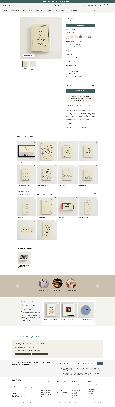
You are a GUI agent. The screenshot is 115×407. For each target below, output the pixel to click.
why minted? (80, 105)
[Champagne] (67, 37)
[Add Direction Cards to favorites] (76, 166)
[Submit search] (94, 10)
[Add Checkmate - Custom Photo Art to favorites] (75, 303)
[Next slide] (37, 64)
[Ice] (85, 37)
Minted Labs (44, 396)
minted (4, 5)
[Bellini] (72, 37)
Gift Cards (59, 390)
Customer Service (62, 381)
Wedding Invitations (42, 162)
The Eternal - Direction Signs (85, 319)
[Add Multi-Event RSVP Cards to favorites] (35, 166)
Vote (100, 5)
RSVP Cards (82, 162)
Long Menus (20, 217)
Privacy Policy (68, 402)
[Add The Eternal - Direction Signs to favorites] (92, 303)
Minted (19, 337)
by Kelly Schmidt (21, 267)
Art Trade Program (76, 388)
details (70, 105)
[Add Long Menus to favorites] (35, 198)
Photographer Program (78, 386)
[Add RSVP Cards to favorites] (97, 142)
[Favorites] (108, 5)
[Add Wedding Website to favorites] (35, 142)
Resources (91, 381)
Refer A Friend (91, 391)
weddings (10, 5)
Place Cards (61, 217)
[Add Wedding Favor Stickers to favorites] (35, 221)
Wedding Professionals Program (77, 392)
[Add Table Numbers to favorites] (56, 198)
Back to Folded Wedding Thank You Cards (31, 15)
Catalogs (90, 386)
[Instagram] (19, 393)
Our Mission (44, 384)
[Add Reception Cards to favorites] (97, 166)
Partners (74, 381)
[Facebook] (13, 393)
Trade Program (86, 5)
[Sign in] (104, 5)
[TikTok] (17, 393)
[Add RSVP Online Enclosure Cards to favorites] (76, 142)
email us (71, 118)
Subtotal (68, 85)
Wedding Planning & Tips (94, 384)
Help (58, 384)
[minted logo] (57, 5)
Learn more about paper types (74, 66)
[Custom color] (89, 37)
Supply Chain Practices (97, 402)
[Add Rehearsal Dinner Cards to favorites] (56, 166)
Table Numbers (41, 217)
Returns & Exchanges (62, 386)
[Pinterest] (15, 393)
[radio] (67, 50)
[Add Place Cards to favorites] (76, 198)
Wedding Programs (83, 217)
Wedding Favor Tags (43, 241)
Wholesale (74, 395)
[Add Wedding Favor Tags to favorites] (56, 221)
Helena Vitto (70, 18)
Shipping (59, 388)
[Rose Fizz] (76, 37)
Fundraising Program (77, 390)
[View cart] (111, 5)
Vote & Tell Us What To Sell (40, 354)
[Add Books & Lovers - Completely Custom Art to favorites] (58, 303)
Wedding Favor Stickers (23, 241)
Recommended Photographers (91, 388)
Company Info (45, 381)
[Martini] (81, 37)
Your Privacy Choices (62, 392)
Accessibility (85, 402)
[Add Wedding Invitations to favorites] (56, 142)
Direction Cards (62, 185)
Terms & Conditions (57, 402)
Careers (43, 386)
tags (90, 105)
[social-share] (67, 21)
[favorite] (70, 21)
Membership (91, 393)
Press (42, 388)
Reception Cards (83, 185)
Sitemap (77, 402)
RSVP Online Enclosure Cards (66, 162)
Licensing (74, 397)
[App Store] (16, 396)
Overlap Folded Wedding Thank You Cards (23, 265)
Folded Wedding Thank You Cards (32, 337)
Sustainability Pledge (46, 394)
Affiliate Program (76, 384)
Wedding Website (21, 162)
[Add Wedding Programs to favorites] (97, 198)
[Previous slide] (21, 64)
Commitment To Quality (46, 390)
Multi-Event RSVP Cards (23, 185)
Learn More (23, 354)
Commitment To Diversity (47, 392)
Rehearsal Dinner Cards (43, 185)
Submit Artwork (94, 5)
